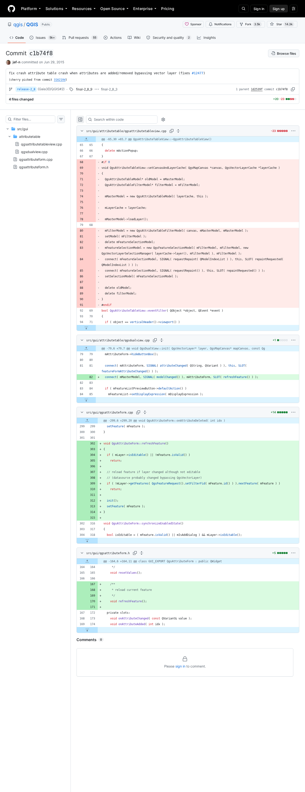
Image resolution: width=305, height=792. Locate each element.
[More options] (293, 131)
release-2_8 (26, 89)
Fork (252, 24)
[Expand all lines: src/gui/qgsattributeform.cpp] (145, 412)
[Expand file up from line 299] (87, 420)
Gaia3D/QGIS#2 (51, 89)
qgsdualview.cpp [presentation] (34, 152)
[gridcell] (188, 139)
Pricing (167, 8)
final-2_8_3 (109, 89)
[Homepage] (11, 8)
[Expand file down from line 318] (87, 540)
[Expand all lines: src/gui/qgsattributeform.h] (141, 553)
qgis (18, 24)
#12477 (197, 73)
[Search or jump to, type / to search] (244, 8)
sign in (180, 666)
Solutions (54, 8)
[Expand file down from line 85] (86, 400)
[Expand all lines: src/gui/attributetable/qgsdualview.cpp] (161, 340)
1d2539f (257, 89)
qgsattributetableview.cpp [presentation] (41, 144)
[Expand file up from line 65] (86, 139)
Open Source (112, 8)
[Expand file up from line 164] (87, 561)
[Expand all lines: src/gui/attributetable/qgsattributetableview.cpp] (178, 131)
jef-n (16, 62)
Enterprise (142, 8)
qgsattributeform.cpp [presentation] (36, 159)
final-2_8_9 (84, 89)
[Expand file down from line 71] (86, 328)
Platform (29, 8)
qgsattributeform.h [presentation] (33, 167)
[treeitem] (35, 148)
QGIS (32, 24)
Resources (82, 8)
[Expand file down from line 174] (87, 630)
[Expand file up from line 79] (86, 348)
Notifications (222, 24)
